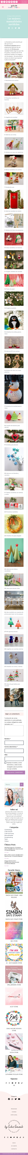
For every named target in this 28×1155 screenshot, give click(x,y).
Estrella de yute (10, 187)
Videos (6, 841)
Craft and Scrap (9, 833)
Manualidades (16, 16)
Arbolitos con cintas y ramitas (14, 666)
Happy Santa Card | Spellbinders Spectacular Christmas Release (11, 862)
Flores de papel (10, 289)
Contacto (14, 1148)
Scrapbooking (8, 837)
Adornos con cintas (11, 134)
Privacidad (14, 1108)
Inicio (14, 1142)
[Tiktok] (14, 2)
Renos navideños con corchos (14, 169)
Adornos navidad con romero (13, 211)
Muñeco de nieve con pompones (14, 230)
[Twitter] (9, 2)
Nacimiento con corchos (12, 80)
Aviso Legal (14, 1114)
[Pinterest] (12, 2)
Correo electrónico (11, 747)
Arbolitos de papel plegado (13, 535)
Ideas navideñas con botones (14, 247)
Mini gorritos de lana (11, 631)
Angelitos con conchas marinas (14, 649)
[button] (2, 7)
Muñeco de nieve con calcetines (14, 152)
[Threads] (17, 2)
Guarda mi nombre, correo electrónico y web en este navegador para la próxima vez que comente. (14, 766)
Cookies (14, 1111)
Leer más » (6, 852)
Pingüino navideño (11, 308)
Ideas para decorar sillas (13, 588)
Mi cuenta (14, 1145)
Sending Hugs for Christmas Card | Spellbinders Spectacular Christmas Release (13, 849)
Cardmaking (8, 829)
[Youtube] (7, 2)
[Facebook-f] (2, 2)
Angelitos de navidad (11, 117)
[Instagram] (4, 2)
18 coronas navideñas (12, 511)
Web (5, 755)
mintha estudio (22, 1153)
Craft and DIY (8, 831)
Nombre (7, 739)
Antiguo (9, 16)
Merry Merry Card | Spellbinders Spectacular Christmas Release (13, 855)
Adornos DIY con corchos (13, 351)
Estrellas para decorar (12, 444)
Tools (6, 839)
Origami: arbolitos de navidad (14, 271)
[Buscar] (22, 784)
